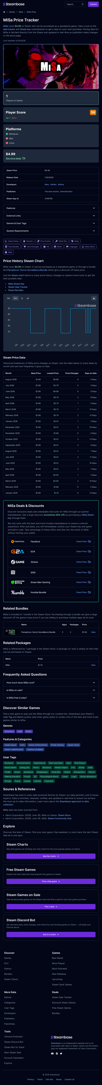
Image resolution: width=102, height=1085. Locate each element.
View (93, 632)
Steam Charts (11, 979)
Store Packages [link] (33, 247)
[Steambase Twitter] (61, 1053)
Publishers (9, 1018)
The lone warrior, (52, 191)
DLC (6, 963)
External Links (14, 215)
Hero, (47, 184)
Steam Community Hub (59, 818)
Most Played (58, 963)
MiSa (5, 26)
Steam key (25, 29)
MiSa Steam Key (16, 283)
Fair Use (49, 1079)
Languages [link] (73, 247)
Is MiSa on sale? (15, 690)
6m (15, 298)
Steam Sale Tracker (17, 287)
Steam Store (64, 815)
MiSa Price (31, 12)
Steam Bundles (15, 290)
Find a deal (49, 906)
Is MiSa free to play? (17, 697)
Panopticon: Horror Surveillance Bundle (27, 270)
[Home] (4, 12)
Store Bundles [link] (13, 247)
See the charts (49, 856)
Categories (9, 1002)
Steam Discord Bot (13, 1042)
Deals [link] (77, 241)
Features (11, 208)
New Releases (59, 974)
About (58, 1079)
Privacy (30, 1079)
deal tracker (9, 29)
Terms (40, 1079)
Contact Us (70, 1079)
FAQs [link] (10, 252)
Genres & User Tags (16, 223)
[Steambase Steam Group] (57, 1053)
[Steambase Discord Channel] (52, 1053)
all (28, 298)
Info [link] (48, 247)
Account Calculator (14, 1057)
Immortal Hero (66, 191)
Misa (21, 12)
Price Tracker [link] (46, 241)
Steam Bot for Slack (14, 1047)
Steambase (56, 1043)
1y (22, 298)
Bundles (8, 974)
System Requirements (18, 230)
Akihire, (53, 184)
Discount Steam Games (64, 1002)
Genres (7, 997)
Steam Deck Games (62, 984)
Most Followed (59, 968)
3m (8, 298)
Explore (93, 4)
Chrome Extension (13, 1036)
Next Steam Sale (12, 1052)
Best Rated (57, 958)
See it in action (49, 934)
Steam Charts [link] (13, 241)
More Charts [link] (90, 247)
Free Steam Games (61, 1008)
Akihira (61, 184)
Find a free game (49, 881)
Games (12, 12)
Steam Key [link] (63, 241)
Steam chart (18, 275)
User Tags (9, 1008)
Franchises (9, 1023)
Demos (7, 968)
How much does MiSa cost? (21, 682)
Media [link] (59, 247)
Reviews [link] (29, 241)
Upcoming (57, 979)
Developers (10, 1013)
